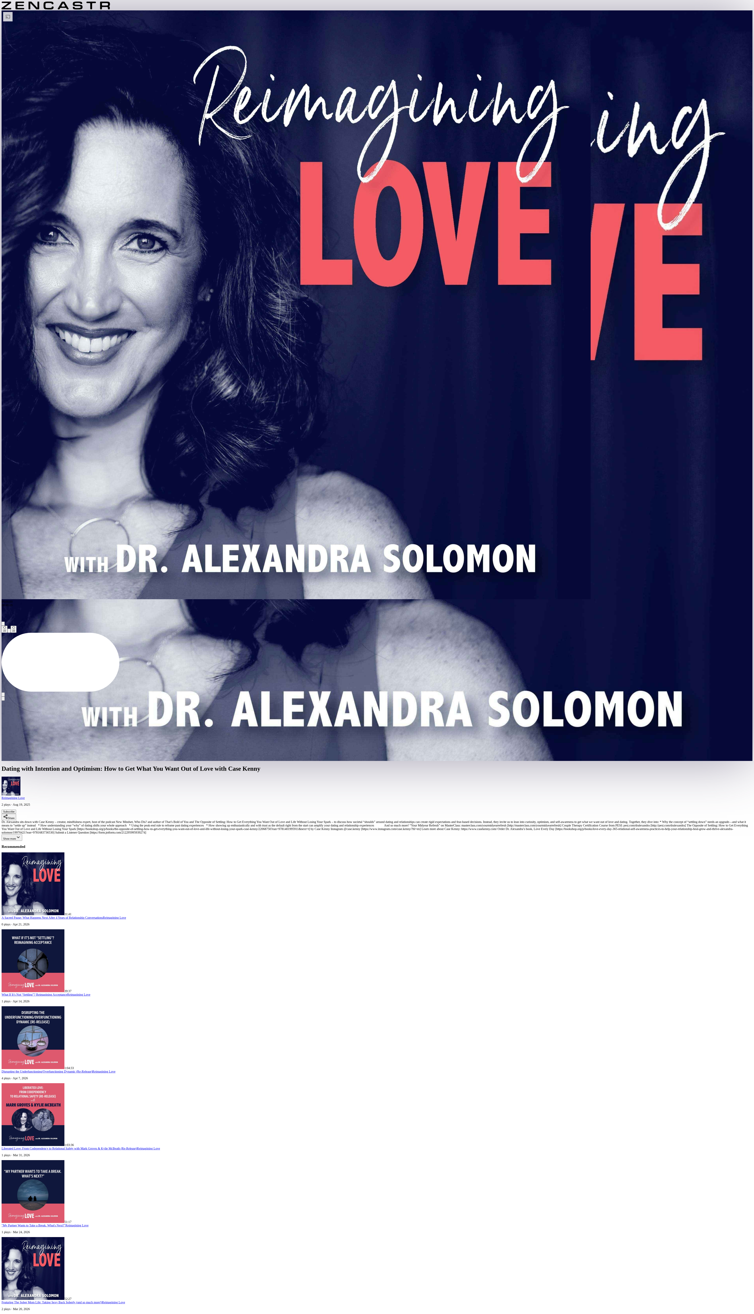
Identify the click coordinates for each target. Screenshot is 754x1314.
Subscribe (9, 811)
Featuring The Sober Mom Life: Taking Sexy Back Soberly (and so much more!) (52, 1302)
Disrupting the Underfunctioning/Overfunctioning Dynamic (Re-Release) (47, 1071)
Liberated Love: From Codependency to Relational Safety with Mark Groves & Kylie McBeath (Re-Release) (69, 1148)
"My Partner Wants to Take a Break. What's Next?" (33, 1225)
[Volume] (3, 694)
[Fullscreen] (3, 699)
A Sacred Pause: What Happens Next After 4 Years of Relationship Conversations (52, 917)
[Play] (9, 631)
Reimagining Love (13, 798)
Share (11, 818)
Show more (9, 838)
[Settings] (3, 624)
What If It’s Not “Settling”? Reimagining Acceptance (34, 994)
